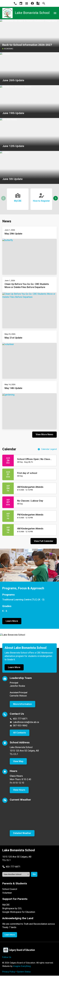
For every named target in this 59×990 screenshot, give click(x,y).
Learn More (12, 621)
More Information (22, 704)
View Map (18, 761)
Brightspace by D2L (12, 908)
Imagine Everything (22, 966)
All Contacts (19, 732)
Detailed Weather (22, 833)
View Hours (19, 790)
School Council (9, 889)
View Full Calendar (43, 541)
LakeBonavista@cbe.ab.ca (26, 722)
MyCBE (6, 904)
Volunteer (7, 892)
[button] (55, 198)
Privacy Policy (8, 972)
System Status (24, 972)
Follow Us (6, 957)
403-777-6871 (20, 718)
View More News (44, 434)
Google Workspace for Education (18, 912)
